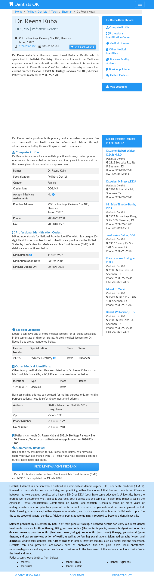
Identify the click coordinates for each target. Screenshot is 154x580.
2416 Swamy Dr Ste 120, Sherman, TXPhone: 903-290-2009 (120, 243)
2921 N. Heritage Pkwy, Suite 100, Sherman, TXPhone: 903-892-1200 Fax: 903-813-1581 (121, 216)
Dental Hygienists (120, 562)
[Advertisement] (55, 104)
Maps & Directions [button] (83, 47)
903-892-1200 (26, 46)
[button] (53, 194)
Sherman (67, 12)
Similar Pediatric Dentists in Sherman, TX (121, 141)
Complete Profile (119, 27)
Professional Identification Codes (118, 35)
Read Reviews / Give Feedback (55, 466)
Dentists (24, 562)
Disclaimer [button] (77, 575)
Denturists (26, 566)
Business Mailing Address (117, 61)
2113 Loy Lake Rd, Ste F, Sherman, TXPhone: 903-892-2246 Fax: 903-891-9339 (120, 163)
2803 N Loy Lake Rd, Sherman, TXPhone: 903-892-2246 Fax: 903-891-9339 (121, 270)
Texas (54, 12)
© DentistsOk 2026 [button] (27, 575)
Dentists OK (26, 4)
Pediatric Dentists (37, 12)
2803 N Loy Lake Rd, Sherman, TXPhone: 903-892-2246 (121, 189)
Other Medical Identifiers (116, 51)
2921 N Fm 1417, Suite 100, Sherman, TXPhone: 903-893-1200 (121, 297)
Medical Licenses (119, 43)
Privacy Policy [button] (122, 575)
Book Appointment (119, 69)
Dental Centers (73, 566)
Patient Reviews (119, 75)
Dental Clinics (73, 562)
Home (18, 12)
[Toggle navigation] (140, 4)
